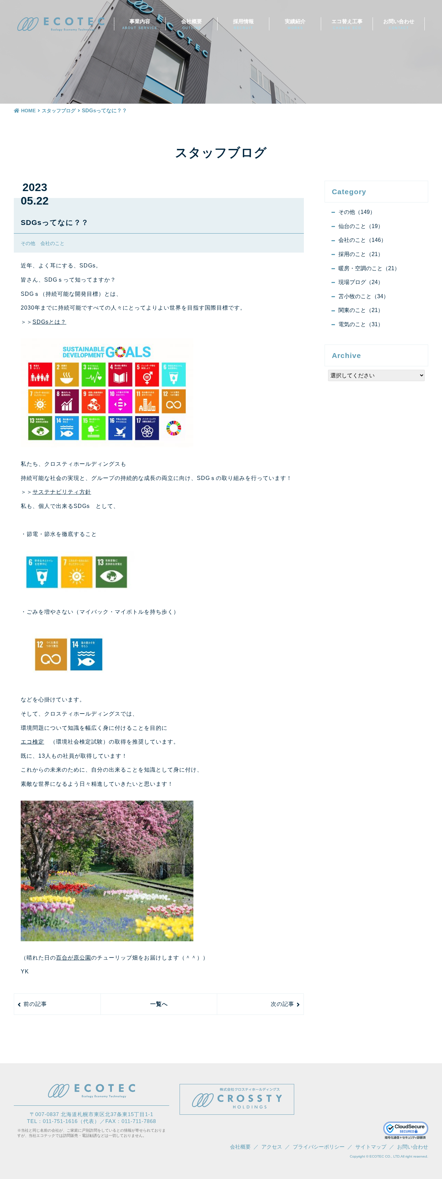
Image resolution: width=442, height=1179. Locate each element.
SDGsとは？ (49, 322)
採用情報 (243, 24)
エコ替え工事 (347, 24)
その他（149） (356, 212)
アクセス (271, 1147)
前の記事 (35, 1004)
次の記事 (282, 1004)
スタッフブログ (59, 110)
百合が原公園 (73, 958)
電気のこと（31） (360, 324)
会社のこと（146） (362, 240)
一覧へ (159, 1004)
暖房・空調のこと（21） (369, 268)
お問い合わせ (398, 24)
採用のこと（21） (360, 254)
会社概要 (191, 24)
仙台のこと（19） (360, 226)
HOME (28, 110)
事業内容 (139, 24)
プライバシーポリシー (319, 1147)
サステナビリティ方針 (61, 492)
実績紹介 (295, 24)
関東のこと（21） (360, 310)
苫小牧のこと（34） (363, 296)
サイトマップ (370, 1147)
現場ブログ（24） (360, 282)
